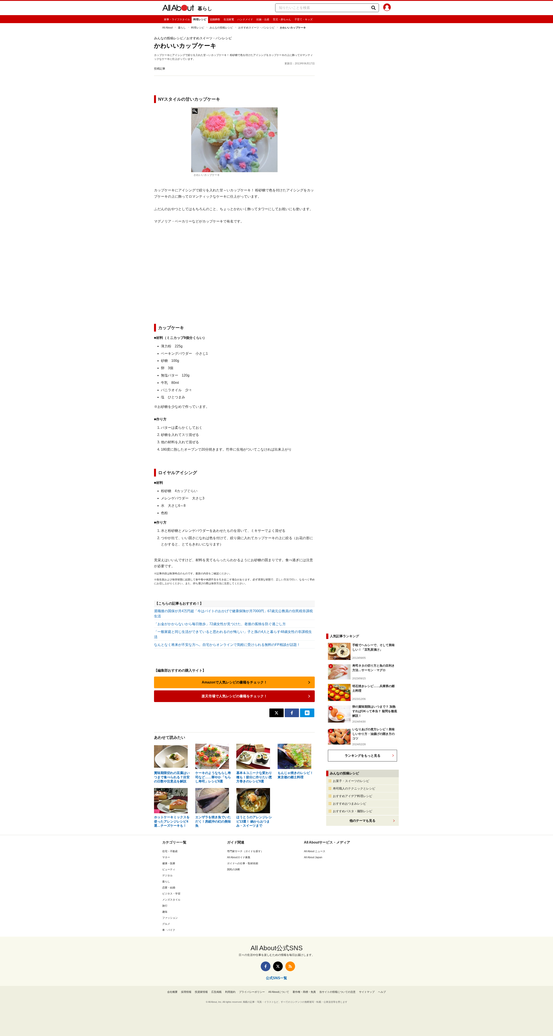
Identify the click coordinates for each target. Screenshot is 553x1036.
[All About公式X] (278, 966)
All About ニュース (314, 851)
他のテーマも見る (362, 820)
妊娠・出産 (262, 19)
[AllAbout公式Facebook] (265, 966)
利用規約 (230, 991)
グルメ (166, 923)
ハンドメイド (245, 19)
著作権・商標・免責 (304, 991)
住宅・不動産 (170, 851)
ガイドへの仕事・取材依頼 (242, 863)
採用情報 (186, 991)
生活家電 (229, 19)
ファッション (170, 917)
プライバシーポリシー (252, 991)
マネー (166, 857)
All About (167, 27)
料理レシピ (199, 19)
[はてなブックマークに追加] (307, 713)
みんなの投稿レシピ (221, 27)
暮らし (205, 8)
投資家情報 (201, 991)
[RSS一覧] (290, 966)
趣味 (164, 911)
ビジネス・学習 (171, 893)
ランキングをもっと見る (362, 755)
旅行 (164, 905)
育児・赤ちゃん (282, 19)
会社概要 (172, 991)
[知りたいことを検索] (373, 7)
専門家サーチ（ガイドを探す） (245, 851)
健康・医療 (168, 863)
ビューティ (168, 869)
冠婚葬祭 (215, 19)
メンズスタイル (171, 899)
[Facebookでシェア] (292, 713)
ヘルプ (382, 991)
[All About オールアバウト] (178, 9)
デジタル (167, 875)
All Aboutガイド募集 (238, 857)
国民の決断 (233, 869)
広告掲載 (216, 991)
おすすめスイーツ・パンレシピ (256, 27)
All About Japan (313, 857)
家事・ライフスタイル (177, 19)
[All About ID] (387, 8)
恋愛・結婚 (168, 887)
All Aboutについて (278, 991)
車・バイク (168, 929)
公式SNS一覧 (276, 978)
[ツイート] (276, 713)
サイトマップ (367, 991)
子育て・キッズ (303, 19)
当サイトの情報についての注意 (337, 991)
